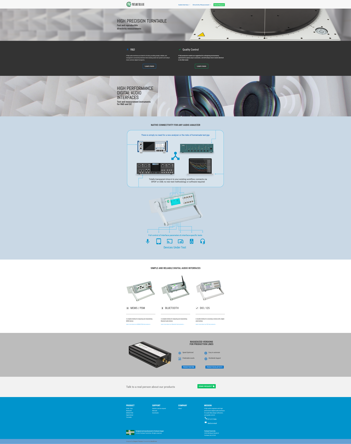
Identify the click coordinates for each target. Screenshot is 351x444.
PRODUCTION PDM (188, 367)
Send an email (212, 423)
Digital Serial (129, 415)
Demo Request (219, 5)
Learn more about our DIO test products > (206, 324)
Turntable (129, 417)
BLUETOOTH (172, 308)
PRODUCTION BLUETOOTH (214, 367)
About (180, 408)
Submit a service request (159, 408)
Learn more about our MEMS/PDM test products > (138, 324)
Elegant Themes (138, 441)
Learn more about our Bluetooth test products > (172, 324)
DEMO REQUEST (205, 386)
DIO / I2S (205, 308)
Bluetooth (129, 410)
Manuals (154, 410)
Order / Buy (129, 408)
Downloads (155, 413)
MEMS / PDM (137, 308)
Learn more (149, 66)
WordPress (154, 441)
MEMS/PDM (129, 413)
